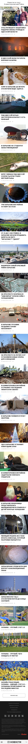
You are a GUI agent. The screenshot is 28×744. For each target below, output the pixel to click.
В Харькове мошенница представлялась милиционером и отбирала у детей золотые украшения (13, 506)
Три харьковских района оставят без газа (12, 206)
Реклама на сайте (14, 707)
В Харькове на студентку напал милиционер (12, 147)
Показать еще (14, 695)
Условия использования (14, 703)
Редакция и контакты (14, 705)
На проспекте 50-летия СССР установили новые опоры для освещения (13, 357)
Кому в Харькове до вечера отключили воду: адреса (13, 88)
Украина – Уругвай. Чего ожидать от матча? (11, 655)
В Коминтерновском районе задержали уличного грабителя (13, 475)
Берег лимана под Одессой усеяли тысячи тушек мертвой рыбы (12, 176)
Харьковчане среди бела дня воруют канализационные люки (14, 568)
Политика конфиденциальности (14, 712)
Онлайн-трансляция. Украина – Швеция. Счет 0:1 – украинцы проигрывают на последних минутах (13, 685)
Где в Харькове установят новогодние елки (12, 445)
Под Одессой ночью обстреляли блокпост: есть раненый (13, 117)
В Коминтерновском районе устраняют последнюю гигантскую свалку (13, 387)
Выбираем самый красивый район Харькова (13, 267)
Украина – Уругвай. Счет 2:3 (13, 627)
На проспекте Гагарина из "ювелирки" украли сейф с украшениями (13, 296)
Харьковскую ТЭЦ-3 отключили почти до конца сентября (13, 599)
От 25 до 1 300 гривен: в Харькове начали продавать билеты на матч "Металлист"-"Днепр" (13, 236)
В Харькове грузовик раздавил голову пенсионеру (10, 326)
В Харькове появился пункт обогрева (13, 417)
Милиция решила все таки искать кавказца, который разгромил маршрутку (13, 538)
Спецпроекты (14, 709)
